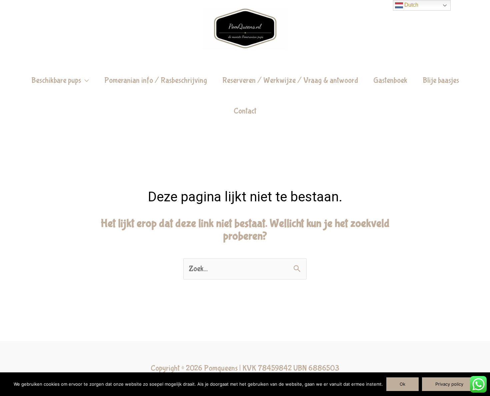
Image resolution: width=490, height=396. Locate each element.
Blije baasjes (441, 80)
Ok (402, 384)
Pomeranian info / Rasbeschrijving (155, 80)
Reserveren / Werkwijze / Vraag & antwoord (290, 80)
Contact (245, 110)
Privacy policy (449, 384)
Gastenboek (390, 80)
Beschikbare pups (56, 80)
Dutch (410, 5)
